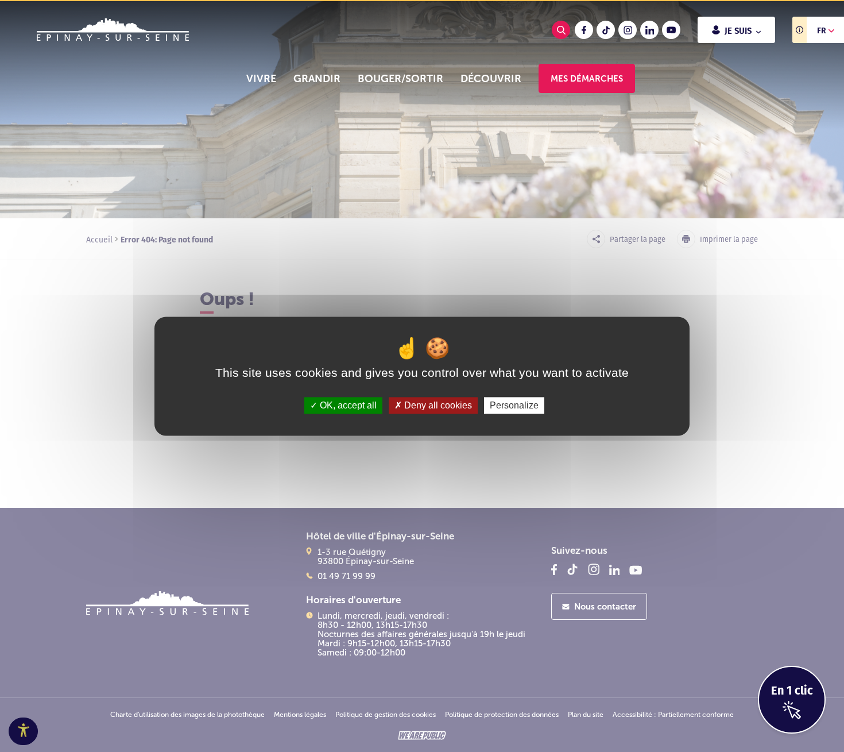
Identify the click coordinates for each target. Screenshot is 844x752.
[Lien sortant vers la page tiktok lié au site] (606, 30)
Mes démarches (587, 78)
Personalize (514, 405)
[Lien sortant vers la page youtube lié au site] (671, 30)
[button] (261, 78)
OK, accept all (347, 405)
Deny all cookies (437, 405)
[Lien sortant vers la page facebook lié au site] (584, 30)
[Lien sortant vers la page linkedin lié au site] (649, 30)
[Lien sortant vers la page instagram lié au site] (627, 30)
